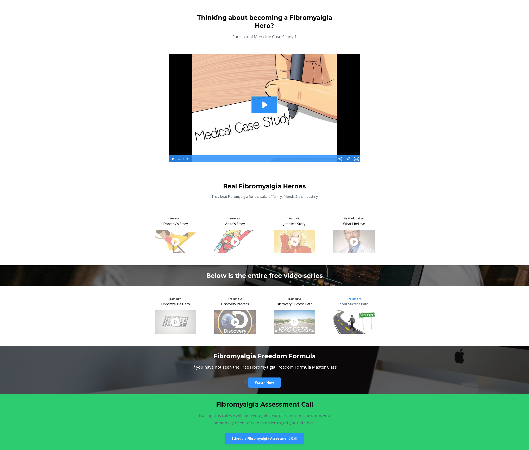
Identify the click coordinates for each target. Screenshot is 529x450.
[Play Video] (172, 158)
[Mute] (340, 158)
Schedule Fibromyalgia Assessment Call (264, 438)
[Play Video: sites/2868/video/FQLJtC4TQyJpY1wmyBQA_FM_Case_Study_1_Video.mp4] (264, 104)
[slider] (260, 158)
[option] (175, 235)
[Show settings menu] (348, 158)
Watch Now (264, 382)
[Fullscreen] (356, 158)
